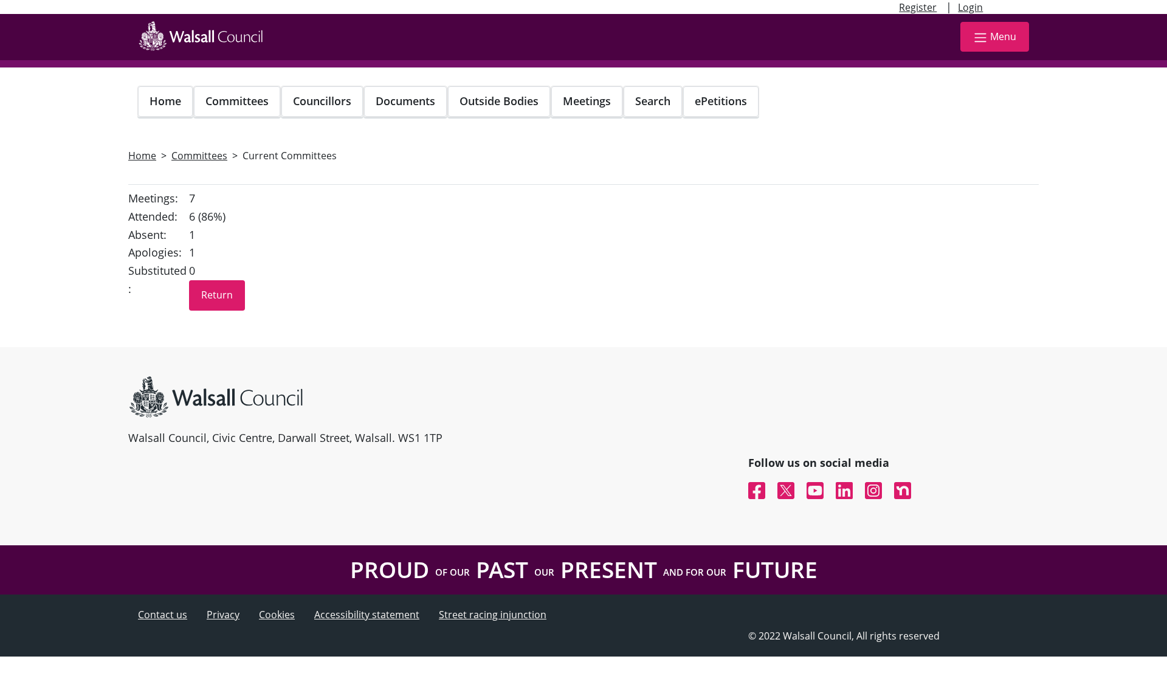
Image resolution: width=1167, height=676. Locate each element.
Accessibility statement (366, 614)
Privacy (223, 614)
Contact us (162, 614)
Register (918, 7)
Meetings (587, 101)
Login (970, 7)
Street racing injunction (492, 614)
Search (652, 101)
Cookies (277, 614)
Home (165, 101)
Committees (237, 101)
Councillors (322, 101)
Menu (1003, 36)
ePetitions (721, 101)
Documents (405, 101)
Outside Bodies (499, 101)
